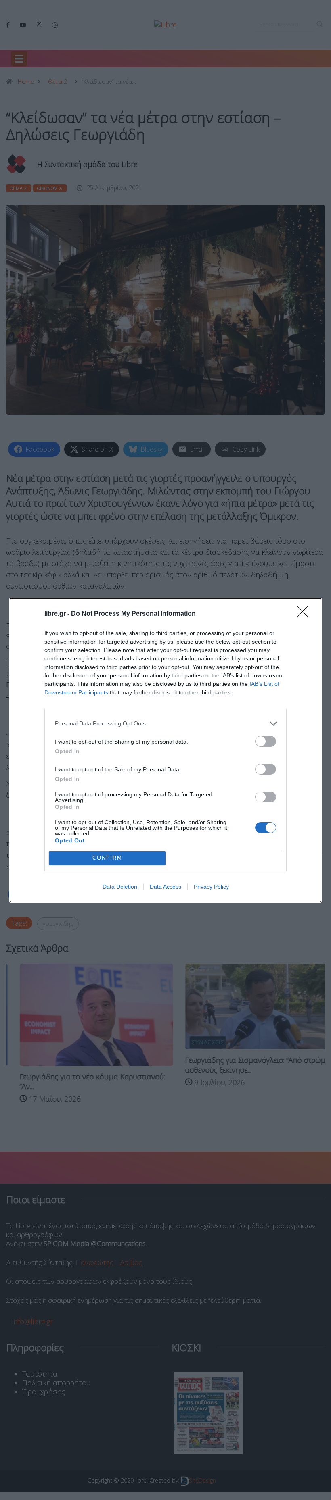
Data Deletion (120, 886)
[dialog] (165, 750)
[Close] (305, 614)
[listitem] (165, 723)
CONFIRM (107, 858)
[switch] (265, 741)
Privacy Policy (211, 886)
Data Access (165, 886)
